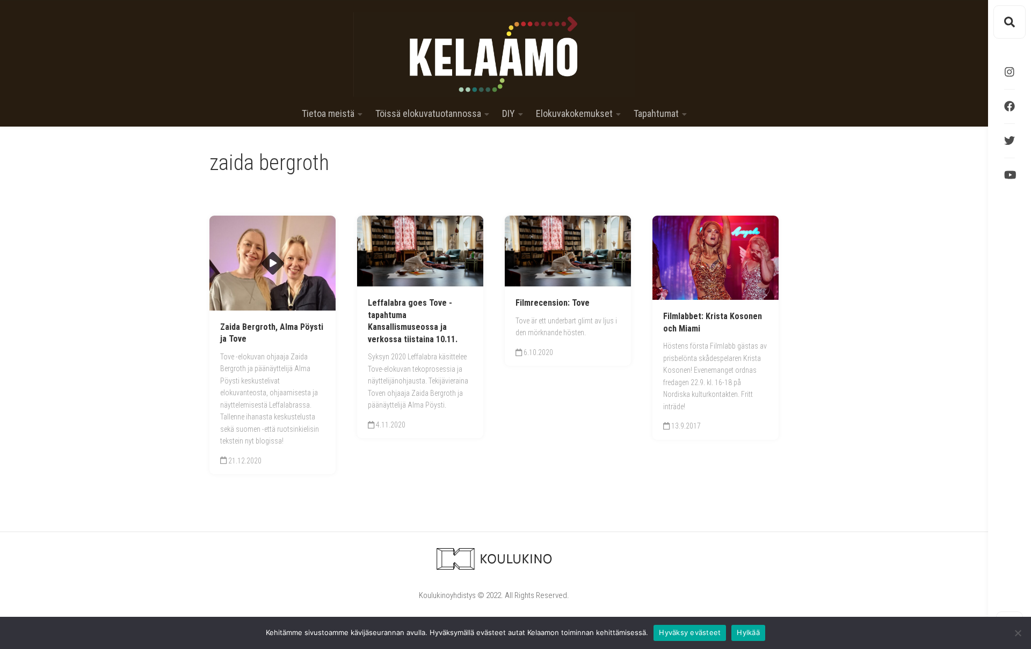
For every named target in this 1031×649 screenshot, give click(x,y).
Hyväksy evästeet (690, 632)
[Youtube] (1009, 175)
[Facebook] (1009, 106)
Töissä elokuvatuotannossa (428, 113)
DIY (508, 113)
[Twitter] (1009, 141)
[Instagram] (1009, 72)
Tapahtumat (656, 113)
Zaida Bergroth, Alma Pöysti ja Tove (271, 333)
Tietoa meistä (328, 113)
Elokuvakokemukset (574, 113)
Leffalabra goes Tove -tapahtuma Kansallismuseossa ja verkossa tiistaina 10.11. (413, 321)
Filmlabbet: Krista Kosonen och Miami (712, 322)
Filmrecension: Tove (553, 303)
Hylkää (748, 632)
